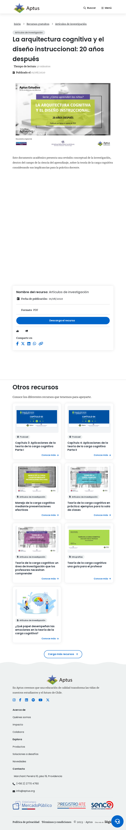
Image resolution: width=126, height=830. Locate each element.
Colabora (18, 732)
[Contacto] (117, 821)
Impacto (18, 724)
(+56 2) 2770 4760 (27, 783)
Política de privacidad (26, 822)
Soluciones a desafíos (25, 754)
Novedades (19, 761)
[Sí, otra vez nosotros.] (104, 822)
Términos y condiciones (56, 822)
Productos (19, 746)
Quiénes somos (22, 717)
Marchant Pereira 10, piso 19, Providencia (38, 776)
